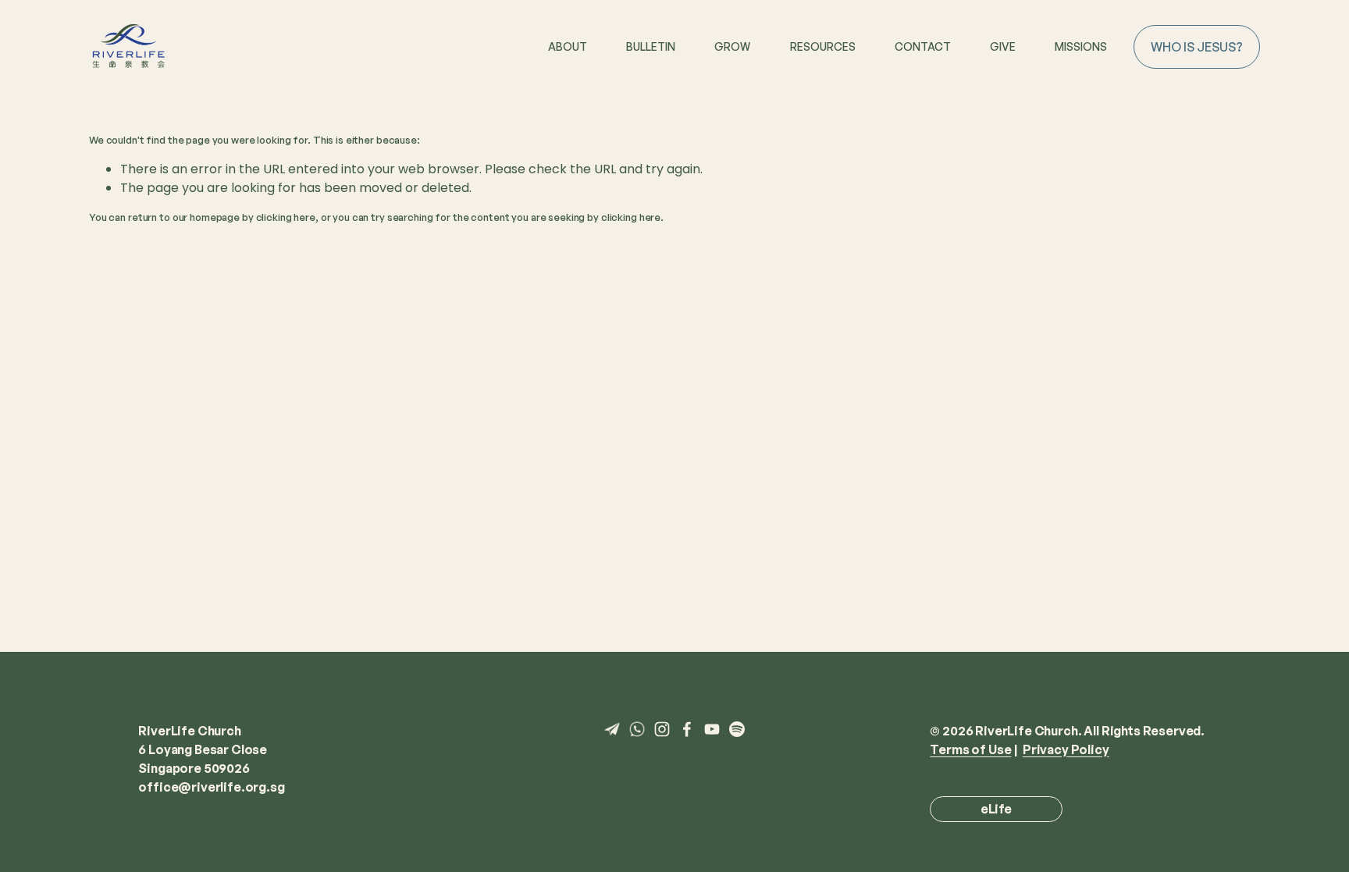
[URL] (612, 729)
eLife (996, 809)
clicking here (285, 217)
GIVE (1003, 46)
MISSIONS (1081, 46)
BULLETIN (650, 46)
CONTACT (923, 46)
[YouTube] (712, 729)
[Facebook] (687, 729)
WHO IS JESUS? (1197, 47)
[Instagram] (662, 729)
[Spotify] (737, 729)
